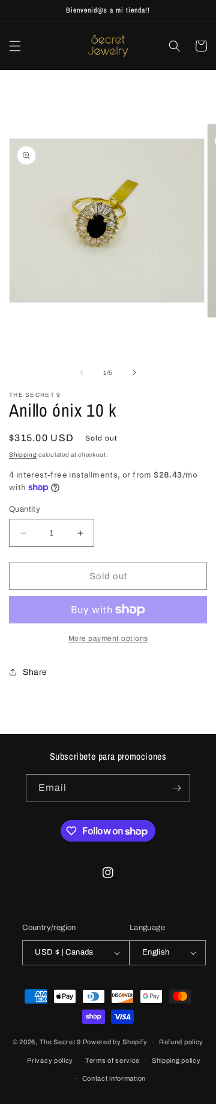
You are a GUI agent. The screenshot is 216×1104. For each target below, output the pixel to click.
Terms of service (112, 1060)
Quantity (24, 509)
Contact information (114, 1078)
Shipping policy (176, 1060)
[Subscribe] (176, 788)
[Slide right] (134, 372)
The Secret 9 (60, 1041)
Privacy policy (50, 1060)
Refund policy (181, 1041)
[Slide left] (81, 372)
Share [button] (35, 672)
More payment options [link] (108, 638)
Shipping (23, 454)
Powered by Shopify (115, 1041)
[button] (15, 46)
